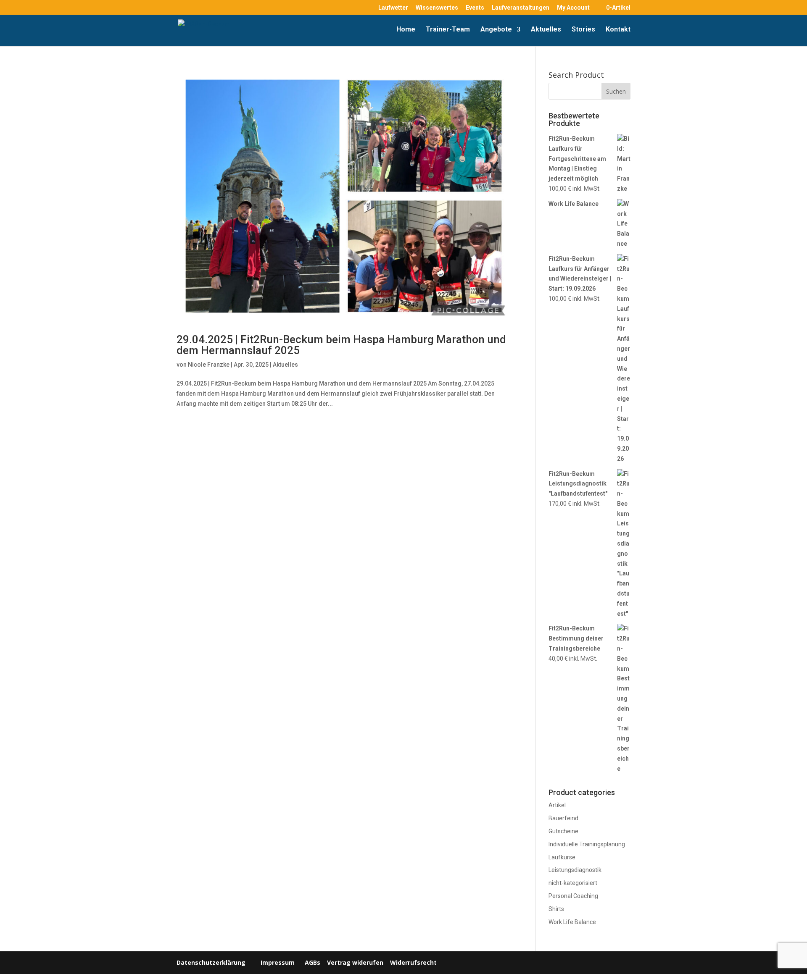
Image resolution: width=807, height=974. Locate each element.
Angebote (496, 29)
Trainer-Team (448, 29)
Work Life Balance (572, 922)
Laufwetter (393, 8)
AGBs (312, 962)
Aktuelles (546, 29)
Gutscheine (563, 831)
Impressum (278, 962)
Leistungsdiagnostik (575, 869)
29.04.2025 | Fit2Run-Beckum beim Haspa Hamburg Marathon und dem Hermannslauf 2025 (341, 345)
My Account (573, 8)
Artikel (557, 805)
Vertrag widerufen (355, 962)
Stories (583, 29)
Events (475, 8)
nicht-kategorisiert (573, 882)
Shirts (556, 909)
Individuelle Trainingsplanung (587, 844)
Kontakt (618, 29)
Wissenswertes (437, 8)
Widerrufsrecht (412, 962)
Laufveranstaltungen (520, 8)
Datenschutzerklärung (211, 962)
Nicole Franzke (208, 364)
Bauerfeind (563, 818)
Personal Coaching (573, 896)
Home (405, 29)
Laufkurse (562, 857)
